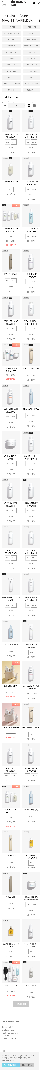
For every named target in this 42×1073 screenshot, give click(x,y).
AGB (3, 1051)
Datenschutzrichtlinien (8, 1061)
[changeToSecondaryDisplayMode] (34, 105)
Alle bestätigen (10, 1065)
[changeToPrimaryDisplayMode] (29, 105)
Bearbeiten (27, 1065)
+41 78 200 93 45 (11, 1038)
